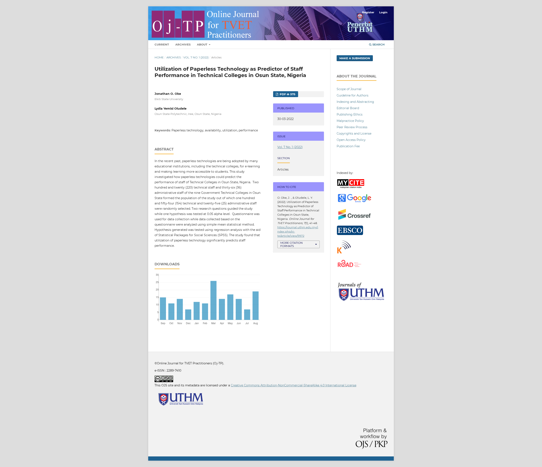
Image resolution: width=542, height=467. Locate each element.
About (202, 44)
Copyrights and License (354, 133)
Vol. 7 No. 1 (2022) (196, 57)
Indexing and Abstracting (355, 102)
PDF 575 (287, 94)
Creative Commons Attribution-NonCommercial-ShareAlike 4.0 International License (293, 385)
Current (162, 44)
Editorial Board (348, 108)
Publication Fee (348, 146)
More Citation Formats (291, 244)
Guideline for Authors (352, 95)
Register (368, 12)
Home (159, 57)
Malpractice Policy (350, 121)
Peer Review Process (352, 127)
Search (378, 44)
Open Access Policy (351, 140)
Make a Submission (354, 58)
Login (383, 12)
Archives (183, 44)
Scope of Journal (349, 89)
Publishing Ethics (349, 114)
